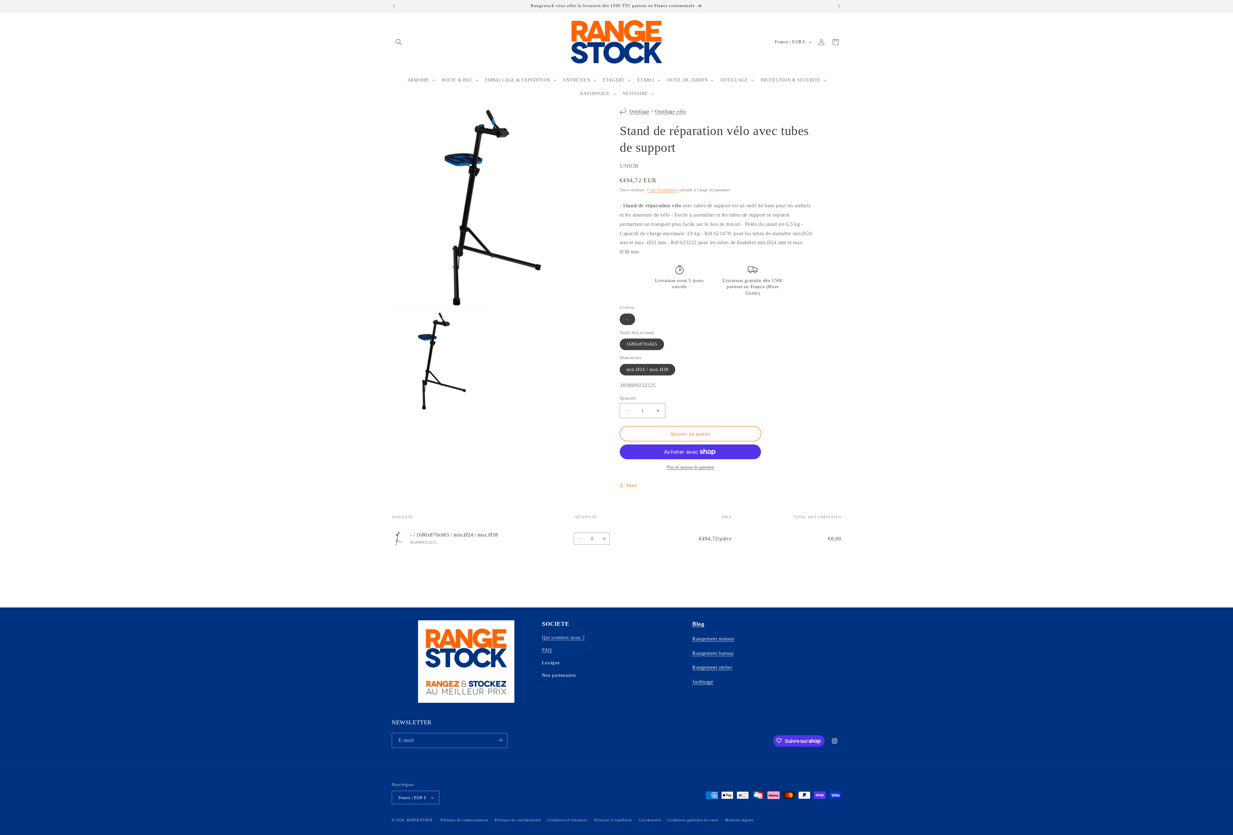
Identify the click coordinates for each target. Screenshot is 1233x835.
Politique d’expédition (613, 820)
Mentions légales (739, 820)
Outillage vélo (670, 111)
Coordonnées (650, 820)
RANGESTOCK (420, 820)
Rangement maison (713, 638)
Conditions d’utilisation (567, 820)
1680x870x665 (641, 344)
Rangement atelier (712, 667)
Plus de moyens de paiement (690, 467)
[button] (399, 42)
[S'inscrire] (500, 740)
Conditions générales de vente (693, 820)
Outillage (639, 111)
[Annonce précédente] (394, 6)
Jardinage (702, 681)
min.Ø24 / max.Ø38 (647, 369)
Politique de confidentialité (518, 820)
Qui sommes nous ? (563, 637)
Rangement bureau (713, 653)
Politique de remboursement (464, 820)
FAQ (547, 649)
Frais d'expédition (662, 190)
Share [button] (631, 485)
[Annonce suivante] (839, 6)
